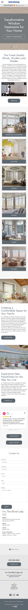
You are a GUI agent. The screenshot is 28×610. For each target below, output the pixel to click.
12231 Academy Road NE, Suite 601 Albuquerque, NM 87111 (11, 520)
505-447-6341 (5, 529)
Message (3, 487)
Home (14, 583)
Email (3, 480)
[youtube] (17, 595)
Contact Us (8, 400)
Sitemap (21, 604)
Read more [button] (5, 425)
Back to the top (15, 549)
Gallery (14, 586)
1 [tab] (11, 46)
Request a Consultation (14, 37)
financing (11, 394)
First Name (4, 459)
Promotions (14, 587)
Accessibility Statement (9, 604)
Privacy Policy (16, 604)
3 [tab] (14, 46)
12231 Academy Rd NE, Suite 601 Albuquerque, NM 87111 (14, 575)
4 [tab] (16, 46)
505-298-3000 (21, 5)
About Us (14, 101)
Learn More (8, 337)
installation (4, 394)
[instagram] (14, 595)
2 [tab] (13, 46)
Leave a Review (14, 442)
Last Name (4, 466)
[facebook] (10, 595)
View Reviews (14, 436)
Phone (3, 473)
